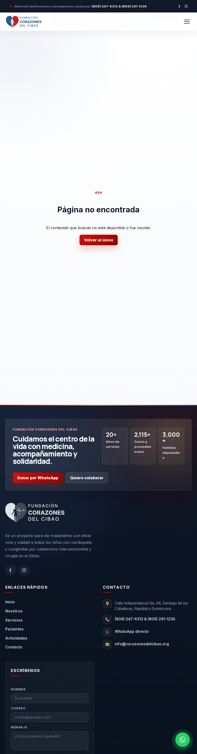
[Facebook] (179, 6)
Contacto (13, 647)
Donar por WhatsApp (37, 477)
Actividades (16, 638)
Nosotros (14, 611)
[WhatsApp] (182, 739)
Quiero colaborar (86, 477)
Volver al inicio (98, 240)
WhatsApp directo (132, 631)
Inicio (10, 602)
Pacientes (14, 629)
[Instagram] (186, 6)
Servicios (14, 620)
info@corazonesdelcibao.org (142, 644)
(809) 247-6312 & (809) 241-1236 (119, 6)
